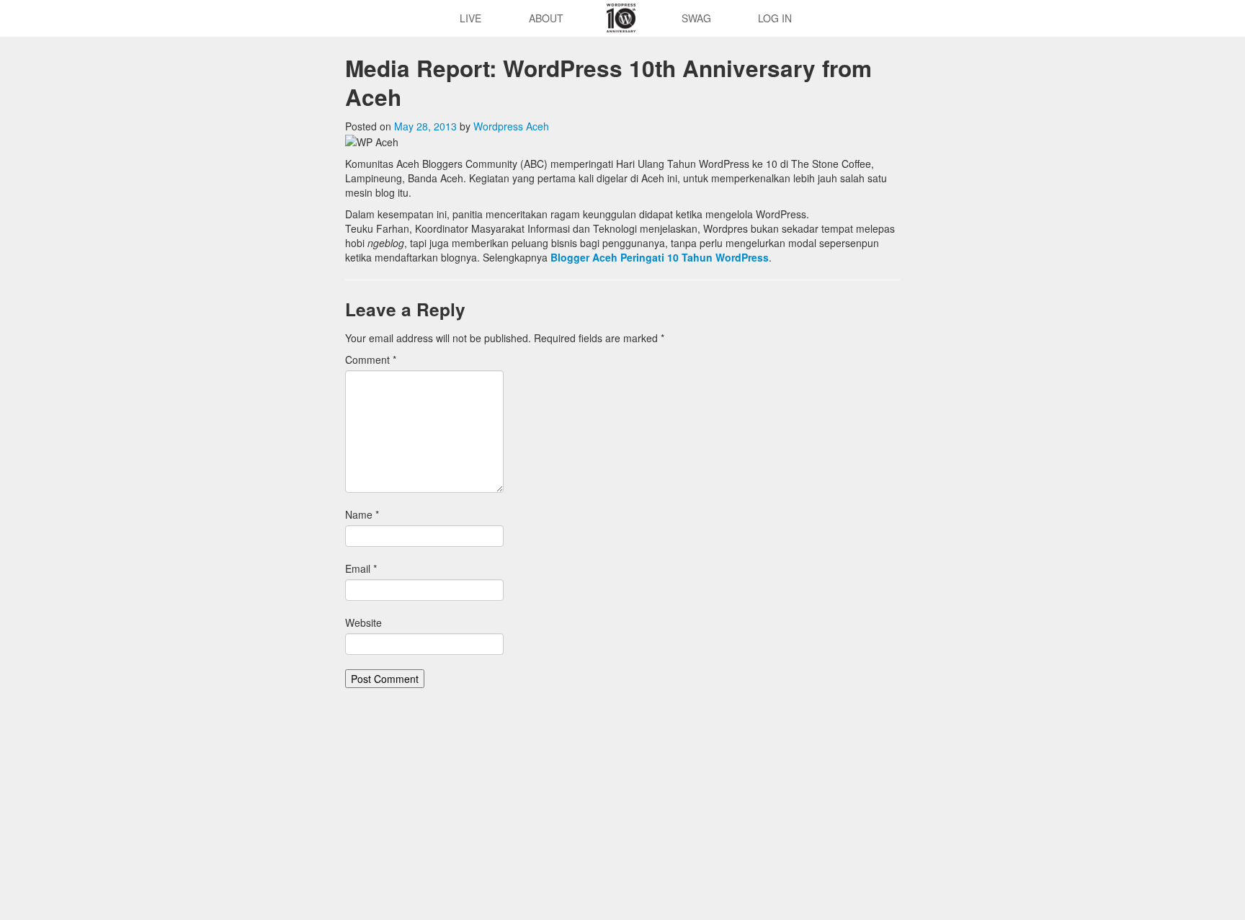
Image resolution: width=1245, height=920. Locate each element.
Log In (775, 18)
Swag (696, 18)
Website (363, 622)
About (546, 18)
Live (470, 18)
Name (362, 514)
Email (361, 568)
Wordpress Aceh (511, 126)
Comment (370, 359)
